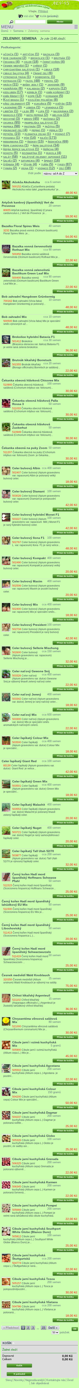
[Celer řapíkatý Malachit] (6, 807)
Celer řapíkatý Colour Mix (30, 738)
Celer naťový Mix (24, 714)
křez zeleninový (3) (16, 103)
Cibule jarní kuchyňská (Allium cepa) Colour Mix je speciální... (29, 1098)
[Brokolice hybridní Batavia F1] (6, 339)
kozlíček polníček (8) (43, 100)
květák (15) (63, 103)
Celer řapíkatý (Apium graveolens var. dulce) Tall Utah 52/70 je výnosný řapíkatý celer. (30, 858)
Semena (18, 31)
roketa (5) (10, 153)
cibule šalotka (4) (16, 73)
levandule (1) (53, 107)
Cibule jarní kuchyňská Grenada (35, 1159)
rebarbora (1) (13, 141)
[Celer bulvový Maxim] (6, 584)
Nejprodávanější (35, 1380)
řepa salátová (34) (46, 145)
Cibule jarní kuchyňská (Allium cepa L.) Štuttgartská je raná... (29, 1264)
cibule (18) (51, 69)
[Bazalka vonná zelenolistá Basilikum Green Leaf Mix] (6, 272)
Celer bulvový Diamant (28, 491)
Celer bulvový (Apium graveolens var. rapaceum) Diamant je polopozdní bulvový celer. (31, 498)
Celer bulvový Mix (25, 604)
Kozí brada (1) (13, 100)
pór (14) (30, 138)
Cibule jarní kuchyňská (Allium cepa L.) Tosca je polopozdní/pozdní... (28, 1286)
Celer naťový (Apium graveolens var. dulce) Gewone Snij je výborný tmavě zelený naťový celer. (29, 678)
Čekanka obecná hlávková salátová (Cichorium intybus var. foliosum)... (28, 386)
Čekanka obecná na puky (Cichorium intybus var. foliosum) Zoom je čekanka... (29, 454)
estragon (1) (12, 81)
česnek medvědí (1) (16, 65)
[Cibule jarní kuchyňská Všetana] (6, 1304)
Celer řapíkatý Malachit (28, 804)
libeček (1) (10, 111)
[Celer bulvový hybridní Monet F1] (6, 517)
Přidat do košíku (65, 197)
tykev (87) (64, 164)
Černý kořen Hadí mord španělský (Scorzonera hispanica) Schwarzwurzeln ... (25, 959)
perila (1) (56, 130)
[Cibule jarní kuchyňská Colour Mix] (6, 1091)
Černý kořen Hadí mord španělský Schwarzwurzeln (31, 950)
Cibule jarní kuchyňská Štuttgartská (28, 1257)
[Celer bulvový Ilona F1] (6, 540)
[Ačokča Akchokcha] (6, 184)
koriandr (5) (54, 96)
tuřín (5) (47, 164)
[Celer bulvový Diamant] (6, 494)
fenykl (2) (51, 81)
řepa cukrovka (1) (15, 145)
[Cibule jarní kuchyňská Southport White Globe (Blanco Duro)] (6, 1231)
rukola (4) (53, 153)
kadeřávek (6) (13, 88)
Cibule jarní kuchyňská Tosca (33, 1279)
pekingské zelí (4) (15, 130)
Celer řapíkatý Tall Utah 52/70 (33, 851)
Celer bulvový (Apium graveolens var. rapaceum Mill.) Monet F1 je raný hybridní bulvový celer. (31, 522)
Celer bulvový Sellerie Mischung (35, 648)
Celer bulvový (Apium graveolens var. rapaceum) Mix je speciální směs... (36, 610)
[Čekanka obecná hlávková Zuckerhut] (6, 427)
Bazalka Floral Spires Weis (21, 226)
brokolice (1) (40, 58)
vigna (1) (27, 168)
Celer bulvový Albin (26, 468)
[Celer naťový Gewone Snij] (6, 674)
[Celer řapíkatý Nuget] (6, 830)
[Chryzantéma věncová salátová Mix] (6, 1021)
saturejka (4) (30, 160)
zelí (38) (65, 168)
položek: (65, 1332)
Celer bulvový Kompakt (29, 558)
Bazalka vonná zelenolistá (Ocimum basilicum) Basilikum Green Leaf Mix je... (31, 280)
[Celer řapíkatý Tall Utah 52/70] (6, 853)
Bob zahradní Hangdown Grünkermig (28, 296)
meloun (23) (60, 115)
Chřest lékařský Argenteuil (31, 995)
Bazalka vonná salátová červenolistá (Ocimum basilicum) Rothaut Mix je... (31, 256)
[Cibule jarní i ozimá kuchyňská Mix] (6, 1045)
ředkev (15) (35, 141)
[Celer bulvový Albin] (6, 470)
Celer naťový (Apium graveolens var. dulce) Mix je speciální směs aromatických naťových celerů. (31, 722)
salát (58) (10, 157)
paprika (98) (11, 126)
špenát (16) (52, 160)
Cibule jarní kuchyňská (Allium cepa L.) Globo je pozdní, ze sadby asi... (28, 1143)
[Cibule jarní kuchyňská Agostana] (6, 1068)
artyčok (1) (31, 54)
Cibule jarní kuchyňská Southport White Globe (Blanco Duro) (36, 1230)
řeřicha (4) (51, 149)
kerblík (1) (34, 92)
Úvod (70, 1380)
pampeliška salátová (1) (41, 122)
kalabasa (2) (36, 88)
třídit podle (34, 173)
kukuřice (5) (42, 103)
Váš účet (28, 16)
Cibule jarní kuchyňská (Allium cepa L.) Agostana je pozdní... (30, 1073)
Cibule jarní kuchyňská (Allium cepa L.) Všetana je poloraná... (29, 1309)
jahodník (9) (55, 84)
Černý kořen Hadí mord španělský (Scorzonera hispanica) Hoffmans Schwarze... (29, 887)
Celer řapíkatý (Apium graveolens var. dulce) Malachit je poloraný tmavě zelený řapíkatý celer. (31, 812)
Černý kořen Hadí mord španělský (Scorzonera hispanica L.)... (27, 934)
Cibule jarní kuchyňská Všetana (35, 1302)
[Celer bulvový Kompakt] (6, 560)
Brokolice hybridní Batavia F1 (33, 337)
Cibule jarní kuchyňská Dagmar (34, 1112)
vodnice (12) (46, 168)
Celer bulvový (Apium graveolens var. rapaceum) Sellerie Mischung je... (27, 655)
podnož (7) (62, 134)
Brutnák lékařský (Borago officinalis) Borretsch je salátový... (36, 366)
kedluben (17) (13, 92)
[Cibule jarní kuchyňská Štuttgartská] (6, 1258)
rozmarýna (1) (32, 153)
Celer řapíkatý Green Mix (29, 781)
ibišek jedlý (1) (33, 84)
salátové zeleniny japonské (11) (44, 157)
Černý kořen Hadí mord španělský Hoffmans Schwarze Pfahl (34, 878)
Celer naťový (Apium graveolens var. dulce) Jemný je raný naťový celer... (35, 700)
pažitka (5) (52, 126)
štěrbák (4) (11, 164)
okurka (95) (11, 122)
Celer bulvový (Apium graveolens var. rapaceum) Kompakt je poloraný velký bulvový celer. (31, 565)
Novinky (19, 1380)
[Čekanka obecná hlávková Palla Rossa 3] (6, 403)
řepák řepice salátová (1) (21, 149)
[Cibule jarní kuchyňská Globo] (6, 1138)
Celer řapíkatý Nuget (27, 828)
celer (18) (31, 62)
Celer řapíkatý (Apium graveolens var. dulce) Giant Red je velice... (28, 767)
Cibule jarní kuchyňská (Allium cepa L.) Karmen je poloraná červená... (29, 1189)
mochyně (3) (11, 119)
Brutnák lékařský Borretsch (31, 360)
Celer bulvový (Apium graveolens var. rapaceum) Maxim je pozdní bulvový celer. (31, 588)
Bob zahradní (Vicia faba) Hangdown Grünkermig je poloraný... (24, 302)
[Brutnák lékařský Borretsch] (6, 362)
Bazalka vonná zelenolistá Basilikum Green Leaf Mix (31, 271)
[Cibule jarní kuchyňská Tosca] (6, 1281)
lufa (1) (43, 111)
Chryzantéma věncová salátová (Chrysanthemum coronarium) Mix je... (30, 1028)
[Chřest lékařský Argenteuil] (6, 998)
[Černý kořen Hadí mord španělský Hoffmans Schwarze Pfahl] (6, 877)
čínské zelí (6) (42, 73)
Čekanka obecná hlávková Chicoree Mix (30, 380)
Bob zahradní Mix (14, 317)
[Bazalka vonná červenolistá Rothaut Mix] (6, 249)
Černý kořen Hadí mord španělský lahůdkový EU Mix (26, 903)
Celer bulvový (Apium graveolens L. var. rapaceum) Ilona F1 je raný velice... (36, 544)
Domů (4, 31)
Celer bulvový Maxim (27, 581)
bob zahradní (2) (14, 58)
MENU (39, 26)
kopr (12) (34, 96)
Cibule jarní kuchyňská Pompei (34, 1205)
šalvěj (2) (10, 160)
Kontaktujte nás (56, 1380)
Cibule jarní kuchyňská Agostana (36, 1065)
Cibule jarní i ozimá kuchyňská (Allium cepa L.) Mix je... (29, 1051)
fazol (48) (32, 81)
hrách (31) (10, 84)
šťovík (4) (30, 164)
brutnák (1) (62, 58)
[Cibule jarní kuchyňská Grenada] (6, 1161)
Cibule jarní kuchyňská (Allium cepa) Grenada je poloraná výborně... (28, 1166)
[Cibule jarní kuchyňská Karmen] (6, 1185)
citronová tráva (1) (17, 77)
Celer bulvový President (29, 624)
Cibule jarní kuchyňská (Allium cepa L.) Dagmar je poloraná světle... (29, 1120)
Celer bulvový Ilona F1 (28, 537)
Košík (43, 16)
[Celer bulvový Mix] (6, 607)
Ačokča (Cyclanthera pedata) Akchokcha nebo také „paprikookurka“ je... (36, 188)
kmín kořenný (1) (58, 92)
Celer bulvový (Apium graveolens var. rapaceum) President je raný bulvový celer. (31, 632)
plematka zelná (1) (38, 134)
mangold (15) (12, 115)
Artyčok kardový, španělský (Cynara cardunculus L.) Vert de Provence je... (27, 212)
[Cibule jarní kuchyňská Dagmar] (6, 1115)
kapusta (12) (58, 88)
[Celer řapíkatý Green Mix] (6, 784)
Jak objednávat (40, 1383)
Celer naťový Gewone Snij (31, 671)
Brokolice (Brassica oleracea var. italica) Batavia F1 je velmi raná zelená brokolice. (31, 344)
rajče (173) (48, 138)
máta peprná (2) (37, 115)
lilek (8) (28, 111)
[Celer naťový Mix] (6, 717)
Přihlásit (43, 11)
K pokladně (19, 1374)
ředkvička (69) (58, 141)
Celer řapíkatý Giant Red (19, 761)
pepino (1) (38, 130)
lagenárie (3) (12, 107)
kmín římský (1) (13, 96)
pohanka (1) (11, 138)
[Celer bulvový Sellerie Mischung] (6, 650)
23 (43, 1327)
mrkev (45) (31, 119)
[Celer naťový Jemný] (6, 697)
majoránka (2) (63, 111)
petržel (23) (11, 134)
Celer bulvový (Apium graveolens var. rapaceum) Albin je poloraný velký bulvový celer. (31, 475)
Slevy (8, 1380)
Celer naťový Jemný (26, 694)
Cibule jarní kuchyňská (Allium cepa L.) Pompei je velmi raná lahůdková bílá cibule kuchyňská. (29, 1212)
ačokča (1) (10, 54)
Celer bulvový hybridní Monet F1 (35, 514)
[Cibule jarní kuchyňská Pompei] (6, 1208)
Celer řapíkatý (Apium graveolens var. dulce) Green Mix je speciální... (31, 788)
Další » (52, 1327)
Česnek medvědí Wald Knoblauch (26, 975)
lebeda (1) (33, 107)
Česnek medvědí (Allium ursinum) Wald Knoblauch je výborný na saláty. (30, 981)
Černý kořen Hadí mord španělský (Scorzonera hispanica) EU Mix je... (27, 911)
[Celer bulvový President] (6, 627)
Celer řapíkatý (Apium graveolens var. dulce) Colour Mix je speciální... (31, 745)
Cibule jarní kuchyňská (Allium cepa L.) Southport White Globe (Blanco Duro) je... (28, 1239)
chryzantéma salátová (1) (21, 69)
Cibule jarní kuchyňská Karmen (34, 1182)
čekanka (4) (11, 62)
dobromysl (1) (45, 77)
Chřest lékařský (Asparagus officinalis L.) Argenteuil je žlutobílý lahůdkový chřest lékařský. (29, 1002)
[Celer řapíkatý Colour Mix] (6, 740)
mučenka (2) (51, 119)
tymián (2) (10, 168)
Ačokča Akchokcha (26, 182)
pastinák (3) (32, 126)
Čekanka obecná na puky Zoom (24, 448)
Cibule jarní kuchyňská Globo (33, 1135)
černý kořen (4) (54, 62)
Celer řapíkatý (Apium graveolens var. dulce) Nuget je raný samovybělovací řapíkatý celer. (31, 835)
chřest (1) (40, 65)
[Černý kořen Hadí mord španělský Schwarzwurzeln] (6, 951)
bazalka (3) (51, 54)
